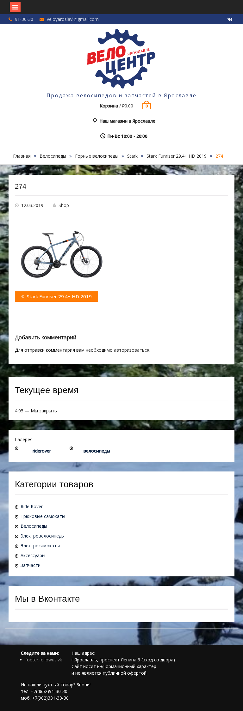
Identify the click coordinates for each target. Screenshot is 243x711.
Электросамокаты (40, 546)
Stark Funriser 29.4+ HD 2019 (176, 156)
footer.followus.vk (43, 660)
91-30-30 (24, 19)
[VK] (229, 19)
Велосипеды (53, 156)
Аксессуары (33, 555)
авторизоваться (131, 350)
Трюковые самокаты (43, 516)
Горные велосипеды (96, 156)
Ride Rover (32, 506)
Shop (64, 205)
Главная (22, 156)
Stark (132, 156)
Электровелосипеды (43, 536)
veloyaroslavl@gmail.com (73, 19)
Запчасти (30, 565)
